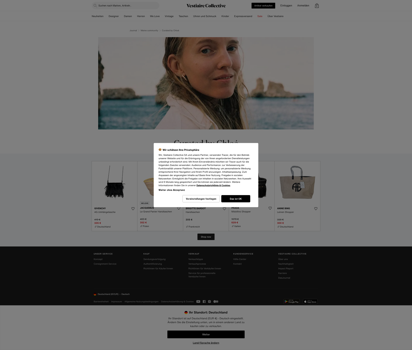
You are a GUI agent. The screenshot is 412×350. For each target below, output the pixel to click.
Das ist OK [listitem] (236, 198)
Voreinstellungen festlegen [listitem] (201, 198)
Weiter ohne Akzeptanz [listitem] (172, 189)
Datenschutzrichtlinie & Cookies (213, 185)
